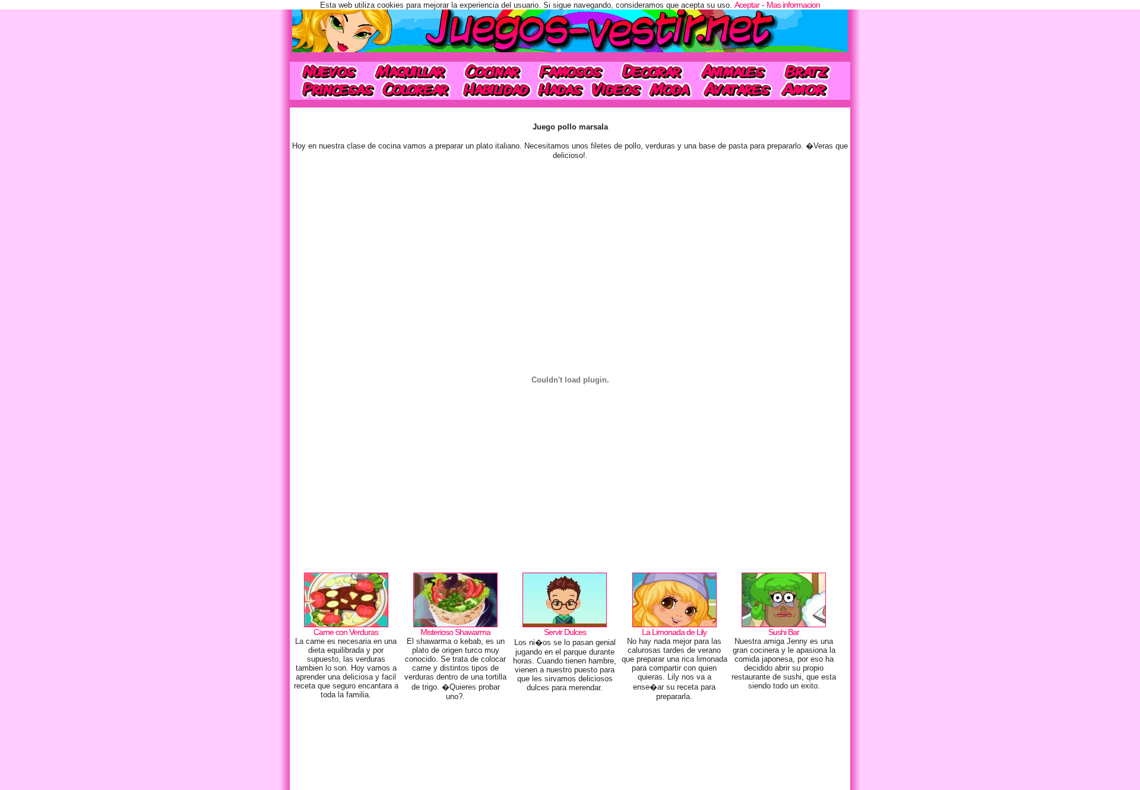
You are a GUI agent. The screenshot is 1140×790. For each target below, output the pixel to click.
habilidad (495, 89)
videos (616, 89)
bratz (810, 71)
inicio (328, 71)
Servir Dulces (565, 632)
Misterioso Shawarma (455, 632)
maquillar (411, 71)
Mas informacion (793, 5)
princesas (334, 89)
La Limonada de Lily (674, 632)
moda (671, 89)
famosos (571, 71)
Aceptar (746, 5)
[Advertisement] (570, 748)
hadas (560, 89)
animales (733, 71)
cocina (493, 71)
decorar (652, 71)
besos (811, 89)
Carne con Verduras (346, 632)
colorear (417, 89)
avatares (737, 89)
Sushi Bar (783, 632)
